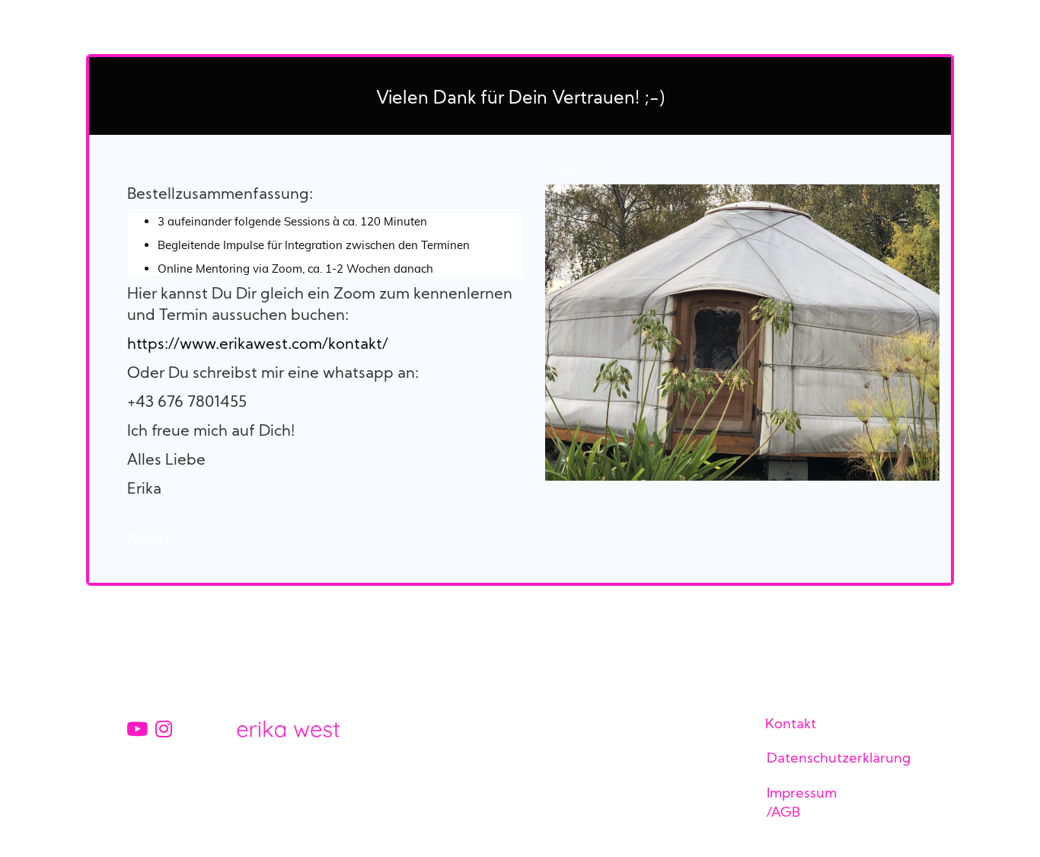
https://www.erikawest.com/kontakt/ (257, 345)
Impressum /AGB (802, 803)
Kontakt (790, 725)
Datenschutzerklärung (839, 759)
